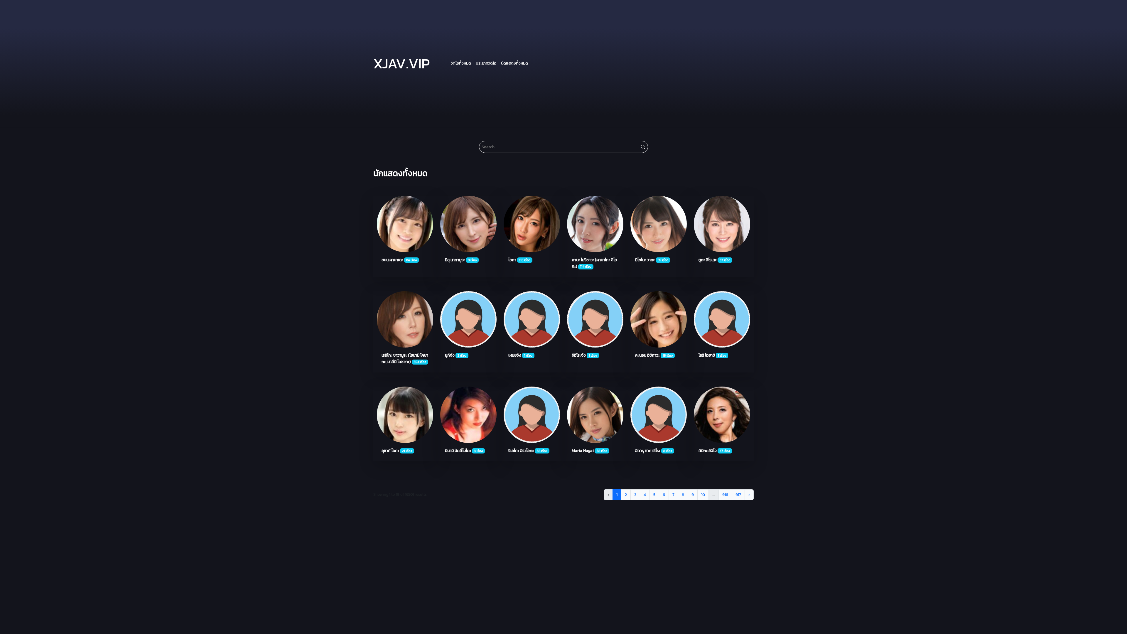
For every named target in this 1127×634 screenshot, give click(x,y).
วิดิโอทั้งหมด (461, 63)
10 (703, 494)
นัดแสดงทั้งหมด (514, 63)
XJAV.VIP (401, 63)
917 (738, 494)
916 (725, 494)
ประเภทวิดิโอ (486, 63)
